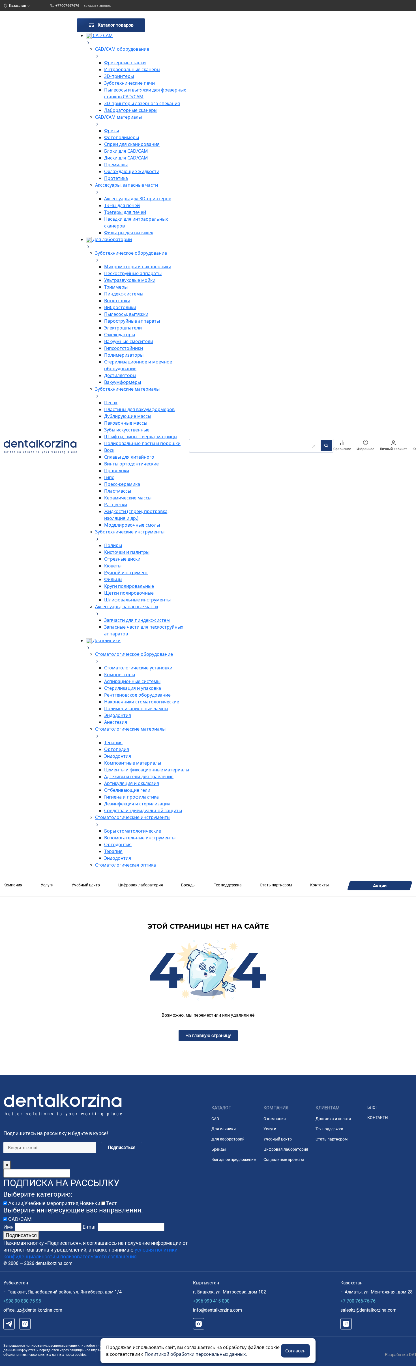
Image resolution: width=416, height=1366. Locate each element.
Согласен (295, 1351)
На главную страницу (208, 1035)
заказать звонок (97, 6)
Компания (12, 885)
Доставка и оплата (333, 1118)
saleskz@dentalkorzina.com (368, 1310)
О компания (274, 1118)
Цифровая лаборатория (140, 885)
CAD (215, 1118)
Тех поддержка (228, 885)
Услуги (47, 885)
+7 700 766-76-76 (358, 1301)
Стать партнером (276, 885)
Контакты (319, 885)
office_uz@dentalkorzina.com (32, 1310)
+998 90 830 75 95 (22, 1301)
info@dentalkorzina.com (217, 1310)
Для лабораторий (228, 1139)
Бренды (188, 885)
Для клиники (223, 1129)
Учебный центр (86, 885)
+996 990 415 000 (211, 1301)
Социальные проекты (283, 1159)
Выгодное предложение (233, 1159)
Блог (372, 1107)
